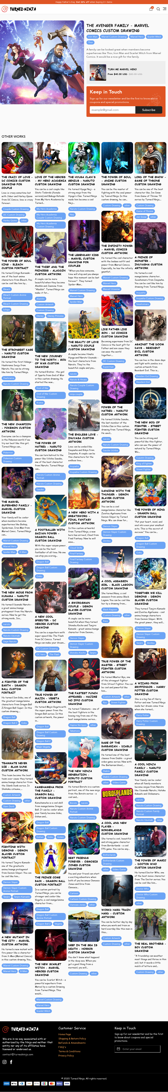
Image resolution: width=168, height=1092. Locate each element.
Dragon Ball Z (10, 723)
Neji (72, 214)
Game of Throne (144, 211)
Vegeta (58, 923)
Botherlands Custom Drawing (113, 862)
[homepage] (19, 8)
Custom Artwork (45, 304)
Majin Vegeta (43, 746)
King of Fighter (144, 463)
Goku (139, 552)
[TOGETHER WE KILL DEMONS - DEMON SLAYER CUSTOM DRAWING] (150, 573)
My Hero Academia (47, 208)
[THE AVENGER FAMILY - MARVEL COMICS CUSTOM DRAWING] (42, 62)
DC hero (41, 654)
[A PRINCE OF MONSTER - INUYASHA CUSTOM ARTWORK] (150, 237)
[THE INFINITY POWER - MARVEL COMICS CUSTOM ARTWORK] (117, 226)
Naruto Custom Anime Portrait (48, 476)
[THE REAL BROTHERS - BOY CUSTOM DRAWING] (150, 924)
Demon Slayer (110, 526)
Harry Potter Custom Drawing (147, 722)
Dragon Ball (142, 538)
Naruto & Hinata (78, 379)
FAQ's (62, 1047)
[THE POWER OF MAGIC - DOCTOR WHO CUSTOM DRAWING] (150, 840)
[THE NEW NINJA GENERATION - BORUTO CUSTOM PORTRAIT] (84, 751)
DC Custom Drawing (13, 214)
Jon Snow (141, 216)
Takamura (75, 730)
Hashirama (8, 378)
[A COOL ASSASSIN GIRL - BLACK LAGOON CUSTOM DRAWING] (117, 561)
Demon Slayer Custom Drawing (114, 533)
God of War (42, 388)
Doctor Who (142, 888)
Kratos (40, 402)
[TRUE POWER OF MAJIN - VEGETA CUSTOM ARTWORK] (51, 675)
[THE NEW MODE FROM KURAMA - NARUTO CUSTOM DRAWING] (17, 572)
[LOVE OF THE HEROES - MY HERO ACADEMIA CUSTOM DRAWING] (51, 157)
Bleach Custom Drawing (15, 303)
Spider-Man (76, 301)
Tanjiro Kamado (22, 896)
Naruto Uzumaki (11, 635)
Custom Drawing (111, 205)
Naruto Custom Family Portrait (147, 813)
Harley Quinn (10, 220)
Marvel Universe (111, 289)
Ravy (105, 621)
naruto (73, 373)
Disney (40, 316)
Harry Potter (142, 715)
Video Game (119, 782)
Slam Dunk (8, 806)
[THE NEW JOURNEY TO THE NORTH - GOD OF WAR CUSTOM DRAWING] (51, 336)
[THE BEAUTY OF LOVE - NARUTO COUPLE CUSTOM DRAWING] (84, 322)
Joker (24, 220)
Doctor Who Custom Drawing (147, 896)
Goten (60, 837)
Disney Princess (55, 316)
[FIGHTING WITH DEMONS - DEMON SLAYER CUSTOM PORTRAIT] (17, 827)
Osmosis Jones (77, 904)
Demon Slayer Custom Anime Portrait (14, 889)
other (127, 205)
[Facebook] (11, 1061)
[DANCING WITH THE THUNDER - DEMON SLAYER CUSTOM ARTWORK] (117, 471)
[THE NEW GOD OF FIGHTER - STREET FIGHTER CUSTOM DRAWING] (150, 402)
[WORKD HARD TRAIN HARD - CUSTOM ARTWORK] (117, 890)
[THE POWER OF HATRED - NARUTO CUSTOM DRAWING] (51, 423)
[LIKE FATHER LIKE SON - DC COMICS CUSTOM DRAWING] (117, 309)
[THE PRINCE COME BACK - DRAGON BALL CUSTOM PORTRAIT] (51, 857)
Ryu (105, 702)
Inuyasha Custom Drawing (149, 298)
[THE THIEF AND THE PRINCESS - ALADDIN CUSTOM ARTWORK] (51, 247)
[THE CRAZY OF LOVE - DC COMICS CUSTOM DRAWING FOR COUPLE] (17, 157)
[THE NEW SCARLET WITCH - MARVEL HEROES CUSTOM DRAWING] (51, 944)
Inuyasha (140, 292)
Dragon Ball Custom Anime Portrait (47, 916)
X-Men (23, 552)
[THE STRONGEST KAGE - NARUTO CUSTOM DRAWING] (17, 330)
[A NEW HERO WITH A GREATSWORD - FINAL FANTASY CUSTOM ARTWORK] (84, 492)
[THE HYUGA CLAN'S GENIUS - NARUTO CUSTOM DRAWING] (84, 157)
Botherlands (109, 854)
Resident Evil (143, 382)
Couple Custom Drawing (16, 209)
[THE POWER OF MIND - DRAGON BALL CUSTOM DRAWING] (150, 490)
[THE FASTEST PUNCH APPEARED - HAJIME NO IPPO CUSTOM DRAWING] (84, 673)
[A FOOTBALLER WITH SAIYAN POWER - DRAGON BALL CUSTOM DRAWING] (51, 510)
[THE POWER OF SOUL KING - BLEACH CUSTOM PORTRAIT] (17, 241)
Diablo (106, 771)
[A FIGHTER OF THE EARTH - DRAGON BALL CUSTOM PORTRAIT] (17, 662)
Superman (108, 366)
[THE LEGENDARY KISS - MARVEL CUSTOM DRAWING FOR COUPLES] (84, 235)
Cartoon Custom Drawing (83, 899)
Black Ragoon (110, 609)
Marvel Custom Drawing (114, 36)
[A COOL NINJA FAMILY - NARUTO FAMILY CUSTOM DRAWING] (150, 744)
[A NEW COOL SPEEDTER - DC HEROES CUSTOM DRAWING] (51, 597)
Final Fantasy (76, 553)
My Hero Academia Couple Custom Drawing (49, 216)
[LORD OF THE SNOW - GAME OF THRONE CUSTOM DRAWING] (150, 157)
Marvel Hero (137, 36)
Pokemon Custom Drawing (12, 460)
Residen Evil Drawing (147, 376)
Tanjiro (139, 643)
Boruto (73, 803)
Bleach (6, 289)
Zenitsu (107, 540)
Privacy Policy (66, 1055)
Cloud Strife (76, 547)
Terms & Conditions (69, 1051)
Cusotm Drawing (145, 457)
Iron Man (92, 36)
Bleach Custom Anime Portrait (14, 296)
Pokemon (8, 452)
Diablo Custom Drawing (115, 776)
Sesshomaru (142, 304)
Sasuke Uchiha (110, 450)
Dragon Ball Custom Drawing (146, 545)
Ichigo (6, 309)
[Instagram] (4, 1061)
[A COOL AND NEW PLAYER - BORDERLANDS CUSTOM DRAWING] (117, 803)
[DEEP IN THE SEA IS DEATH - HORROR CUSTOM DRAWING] (84, 925)
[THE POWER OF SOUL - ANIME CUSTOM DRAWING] (117, 157)
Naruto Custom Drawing (82, 208)
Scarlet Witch (154, 36)
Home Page (64, 1034)
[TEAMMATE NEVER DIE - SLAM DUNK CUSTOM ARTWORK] (17, 743)
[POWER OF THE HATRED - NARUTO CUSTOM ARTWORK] (117, 387)
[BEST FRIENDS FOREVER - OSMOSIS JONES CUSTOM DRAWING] (84, 838)
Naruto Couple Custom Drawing (82, 387)
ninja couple (76, 394)
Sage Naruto (9, 641)
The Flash (54, 654)
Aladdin (41, 298)
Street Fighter (143, 469)
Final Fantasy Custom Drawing (81, 561)
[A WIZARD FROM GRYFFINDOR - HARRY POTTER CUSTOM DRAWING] (150, 663)
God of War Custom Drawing (47, 395)
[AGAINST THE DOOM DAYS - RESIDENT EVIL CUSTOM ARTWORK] (150, 325)
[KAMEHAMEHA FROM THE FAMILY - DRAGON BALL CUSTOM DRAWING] (51, 767)
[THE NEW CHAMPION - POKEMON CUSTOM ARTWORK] (17, 404)
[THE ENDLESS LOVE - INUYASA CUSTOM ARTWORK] (84, 415)
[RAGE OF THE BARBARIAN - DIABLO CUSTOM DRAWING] (117, 723)
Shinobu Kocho (78, 652)
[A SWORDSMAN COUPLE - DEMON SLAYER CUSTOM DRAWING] (84, 583)
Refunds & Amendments (71, 1042)
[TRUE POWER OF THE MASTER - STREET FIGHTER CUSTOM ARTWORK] (117, 641)
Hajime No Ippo (78, 725)
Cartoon (74, 893)
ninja (159, 820)
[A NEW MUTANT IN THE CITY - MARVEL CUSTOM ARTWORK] (17, 917)
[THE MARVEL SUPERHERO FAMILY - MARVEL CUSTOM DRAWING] (17, 482)
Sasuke (40, 489)
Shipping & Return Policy (72, 1038)
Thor (90, 42)
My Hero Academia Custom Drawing (47, 225)
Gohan (40, 837)
